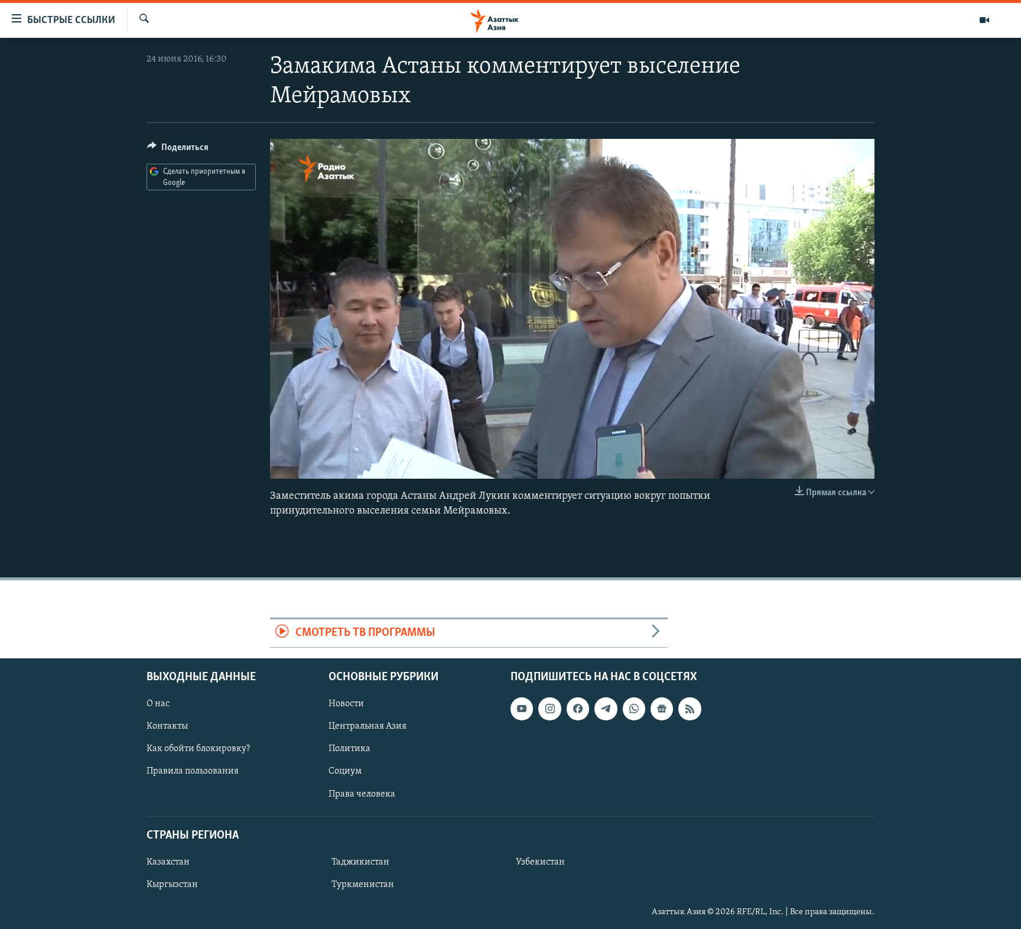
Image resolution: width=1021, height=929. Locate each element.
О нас (158, 704)
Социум (345, 771)
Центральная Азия (368, 726)
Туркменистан (362, 884)
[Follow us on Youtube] (521, 708)
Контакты (167, 726)
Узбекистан (540, 862)
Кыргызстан (172, 884)
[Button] (178, 150)
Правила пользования (193, 771)
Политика (349, 748)
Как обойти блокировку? (198, 748)
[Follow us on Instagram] (549, 708)
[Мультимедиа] (984, 20)
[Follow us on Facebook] (578, 708)
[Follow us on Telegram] (605, 708)
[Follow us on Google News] (662, 708)
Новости (346, 704)
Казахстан (168, 862)
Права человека (362, 793)
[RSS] (689, 708)
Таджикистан (360, 862)
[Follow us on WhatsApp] (634, 708)
